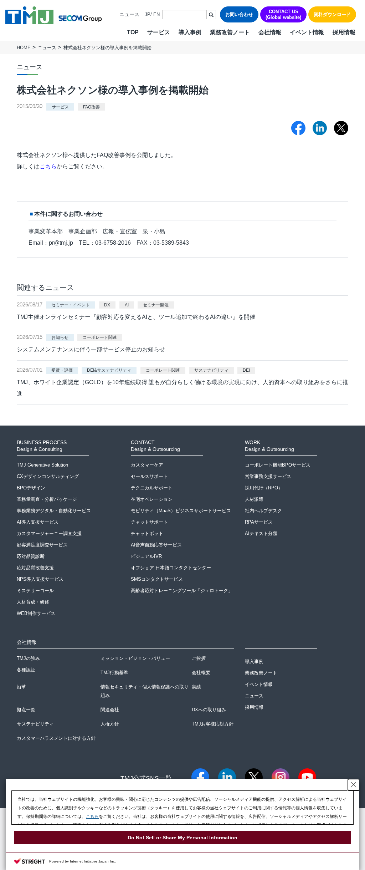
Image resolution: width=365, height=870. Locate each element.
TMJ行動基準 (114, 672)
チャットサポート (149, 522)
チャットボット (147, 533)
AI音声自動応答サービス (156, 545)
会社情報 (269, 32)
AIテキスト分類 (261, 533)
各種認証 (26, 669)
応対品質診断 (31, 556)
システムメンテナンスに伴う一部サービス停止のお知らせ (91, 349)
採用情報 (344, 32)
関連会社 (110, 709)
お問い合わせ (239, 14)
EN (156, 14)
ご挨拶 (199, 658)
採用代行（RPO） (264, 487)
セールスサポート (149, 476)
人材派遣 (254, 499)
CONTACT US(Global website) (283, 14)
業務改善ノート (230, 32)
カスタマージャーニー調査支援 (49, 533)
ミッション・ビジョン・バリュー (135, 658)
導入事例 (190, 32)
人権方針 (110, 724)
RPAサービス (259, 522)
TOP (133, 32)
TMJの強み (28, 658)
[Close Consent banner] (353, 784)
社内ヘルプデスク (263, 510)
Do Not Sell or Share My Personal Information (182, 837)
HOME (24, 47)
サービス (60, 106)
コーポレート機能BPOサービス (277, 465)
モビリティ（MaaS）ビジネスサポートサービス (181, 510)
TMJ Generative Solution (42, 465)
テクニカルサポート (152, 487)
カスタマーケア (147, 465)
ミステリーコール (35, 590)
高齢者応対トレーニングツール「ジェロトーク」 (182, 590)
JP (147, 14)
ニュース (129, 14)
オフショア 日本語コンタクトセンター (171, 567)
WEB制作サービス (36, 613)
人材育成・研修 (33, 602)
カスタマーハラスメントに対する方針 (56, 738)
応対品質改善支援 (35, 567)
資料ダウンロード (332, 14)
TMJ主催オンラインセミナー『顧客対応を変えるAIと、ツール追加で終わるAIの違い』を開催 (136, 317)
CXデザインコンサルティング (48, 476)
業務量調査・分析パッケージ (47, 499)
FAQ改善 (91, 106)
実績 (196, 687)
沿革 (21, 687)
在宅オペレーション (152, 499)
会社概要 (201, 672)
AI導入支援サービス (37, 522)
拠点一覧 (26, 709)
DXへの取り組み (209, 709)
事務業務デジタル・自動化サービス (54, 510)
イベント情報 (307, 32)
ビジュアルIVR (146, 556)
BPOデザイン (31, 487)
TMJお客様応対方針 (212, 724)
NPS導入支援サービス (40, 579)
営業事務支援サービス (268, 476)
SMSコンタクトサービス (157, 579)
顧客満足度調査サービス (42, 545)
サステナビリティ (35, 724)
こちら (48, 166)
